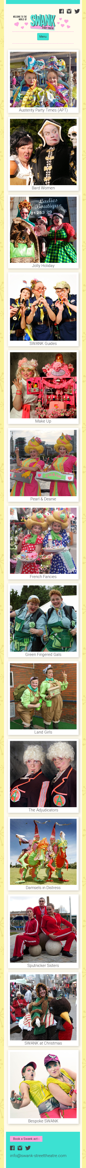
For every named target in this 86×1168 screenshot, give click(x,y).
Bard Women (43, 188)
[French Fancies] (43, 540)
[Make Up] (43, 385)
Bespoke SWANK (43, 1121)
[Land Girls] (43, 696)
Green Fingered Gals (43, 654)
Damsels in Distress (43, 887)
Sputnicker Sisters (43, 965)
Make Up (43, 421)
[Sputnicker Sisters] (43, 929)
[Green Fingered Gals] (43, 618)
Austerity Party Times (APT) (43, 110)
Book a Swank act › (26, 1139)
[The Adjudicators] (43, 774)
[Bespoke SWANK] (43, 1085)
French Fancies (43, 576)
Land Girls (43, 732)
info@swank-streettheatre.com (38, 1155)
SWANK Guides (43, 343)
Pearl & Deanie (43, 499)
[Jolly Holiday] (43, 229)
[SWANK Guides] (43, 307)
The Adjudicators (43, 810)
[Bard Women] (43, 152)
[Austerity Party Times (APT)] (43, 79)
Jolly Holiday (43, 265)
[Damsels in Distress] (43, 851)
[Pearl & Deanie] (43, 463)
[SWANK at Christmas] (43, 1007)
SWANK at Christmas (43, 1043)
